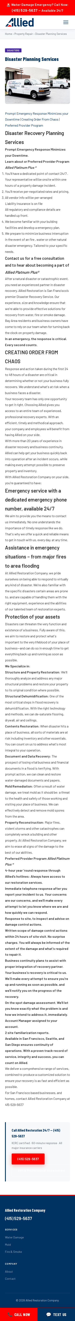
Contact (10, 1278)
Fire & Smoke (13, 1251)
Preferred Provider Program (24, 125)
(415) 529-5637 (25, 10)
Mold (8, 1244)
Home (8, 33)
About (9, 1271)
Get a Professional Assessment (42, 1170)
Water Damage (14, 1237)
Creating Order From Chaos (40, 119)
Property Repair (23, 33)
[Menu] (66, 22)
